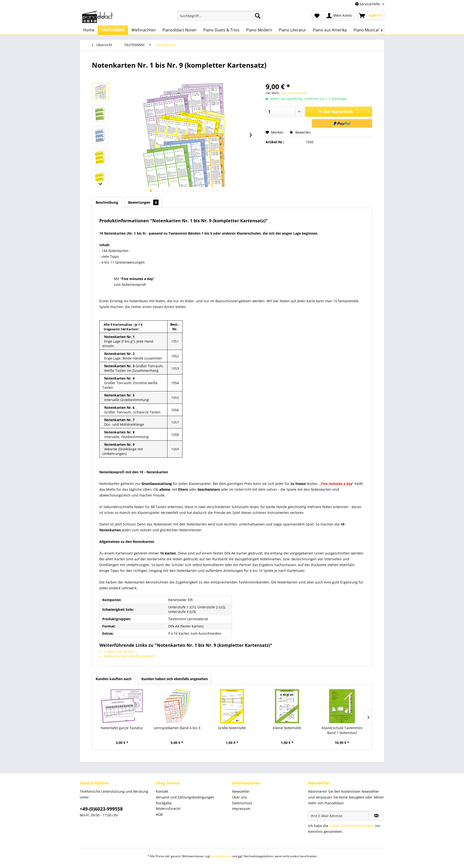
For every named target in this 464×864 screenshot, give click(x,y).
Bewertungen (142, 202)
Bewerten (302, 132)
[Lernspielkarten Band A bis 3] (177, 706)
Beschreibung (107, 202)
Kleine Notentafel (287, 728)
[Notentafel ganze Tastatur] (122, 706)
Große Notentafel (232, 728)
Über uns (239, 797)
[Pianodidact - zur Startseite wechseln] (97, 17)
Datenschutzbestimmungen (351, 825)
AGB (159, 814)
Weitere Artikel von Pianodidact (128, 656)
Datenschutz (242, 803)
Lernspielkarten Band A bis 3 (177, 728)
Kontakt (162, 791)
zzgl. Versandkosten (294, 93)
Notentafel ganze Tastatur (122, 728)
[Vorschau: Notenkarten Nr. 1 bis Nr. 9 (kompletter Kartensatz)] (100, 91)
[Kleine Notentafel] (287, 706)
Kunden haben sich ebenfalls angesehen (174, 679)
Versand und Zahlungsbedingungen (185, 797)
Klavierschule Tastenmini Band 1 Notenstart (342, 730)
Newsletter (241, 791)
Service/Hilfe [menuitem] (370, 4)
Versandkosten (221, 856)
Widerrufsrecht (168, 808)
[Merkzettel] (317, 16)
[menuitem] (220, 16)
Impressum (241, 808)
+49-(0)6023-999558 (101, 809)
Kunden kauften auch (113, 679)
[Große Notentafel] (232, 706)
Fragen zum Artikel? (119, 651)
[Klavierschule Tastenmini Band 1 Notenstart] (342, 706)
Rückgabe (164, 803)
